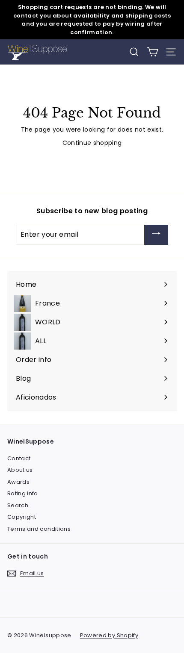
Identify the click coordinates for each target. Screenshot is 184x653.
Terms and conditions (39, 529)
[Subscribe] (156, 235)
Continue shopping (92, 142)
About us (20, 470)
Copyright (21, 517)
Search (17, 505)
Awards (18, 482)
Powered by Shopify (109, 635)
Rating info (22, 493)
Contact (18, 458)
